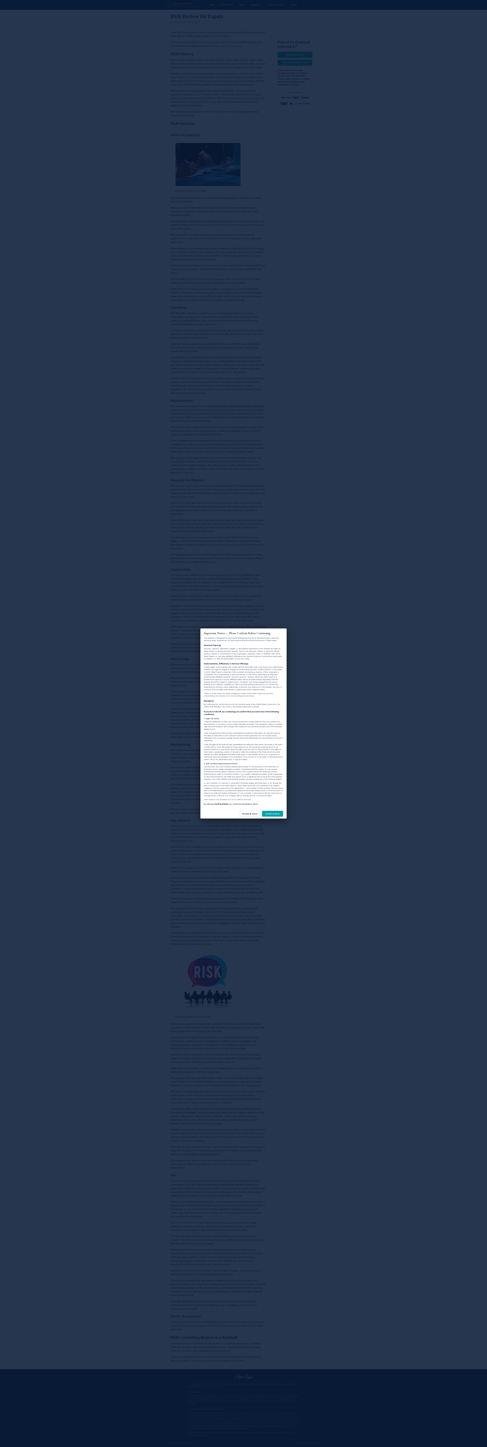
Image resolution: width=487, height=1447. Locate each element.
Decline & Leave (249, 814)
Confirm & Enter (272, 814)
